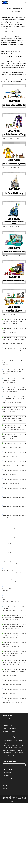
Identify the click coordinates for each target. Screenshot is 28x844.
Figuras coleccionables (8, 718)
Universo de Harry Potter (9, 722)
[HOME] (8, 11)
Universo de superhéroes (9, 731)
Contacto (5, 788)
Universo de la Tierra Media (9, 728)
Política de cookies (7, 772)
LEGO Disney (17, 11)
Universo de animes (7, 725)
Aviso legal (5, 785)
